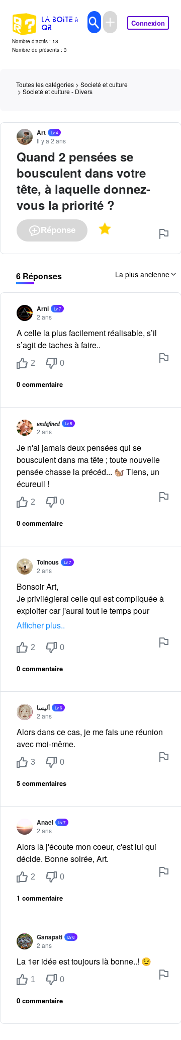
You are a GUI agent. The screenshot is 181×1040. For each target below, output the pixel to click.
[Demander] (110, 22)
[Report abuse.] (164, 234)
